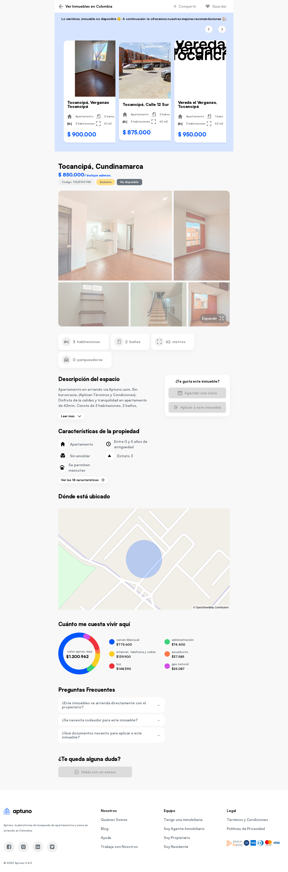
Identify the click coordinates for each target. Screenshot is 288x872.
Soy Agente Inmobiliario (184, 828)
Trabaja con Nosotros (119, 846)
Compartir (187, 6)
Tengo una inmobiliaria (183, 819)
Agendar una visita (200, 393)
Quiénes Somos (114, 819)
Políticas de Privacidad (246, 828)
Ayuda (106, 837)
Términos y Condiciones (247, 819)
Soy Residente (176, 846)
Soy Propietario (177, 837)
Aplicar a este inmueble (200, 407)
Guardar (219, 6)
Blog (104, 828)
